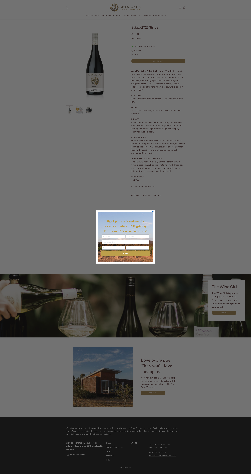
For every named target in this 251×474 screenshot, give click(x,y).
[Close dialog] (153, 212)
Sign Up (125, 253)
